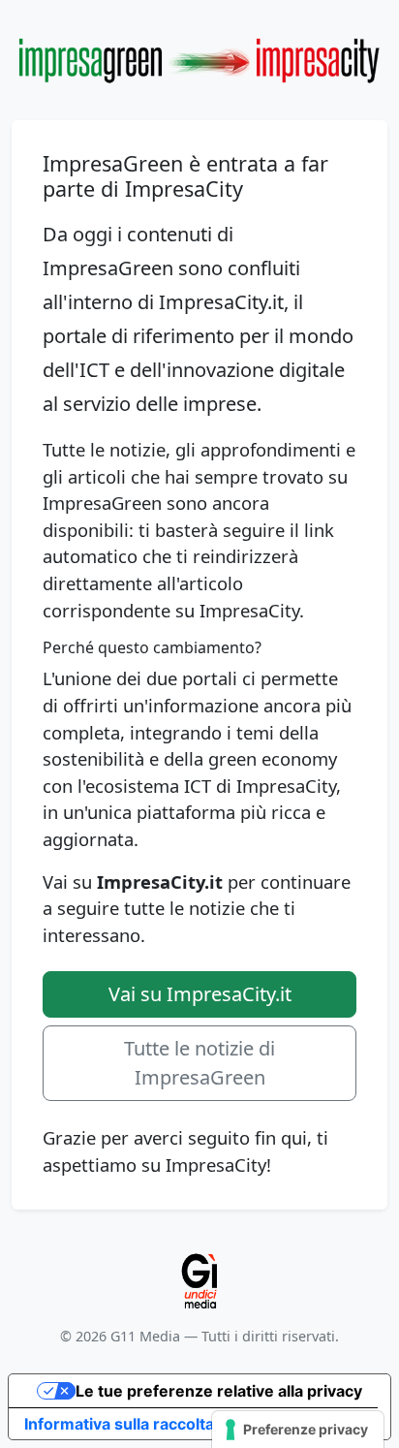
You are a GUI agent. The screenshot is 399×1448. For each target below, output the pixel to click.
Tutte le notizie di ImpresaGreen (199, 1062)
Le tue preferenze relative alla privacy (219, 1391)
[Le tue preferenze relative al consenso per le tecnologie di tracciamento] (298, 1429)
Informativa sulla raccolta (119, 1423)
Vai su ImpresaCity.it (200, 994)
